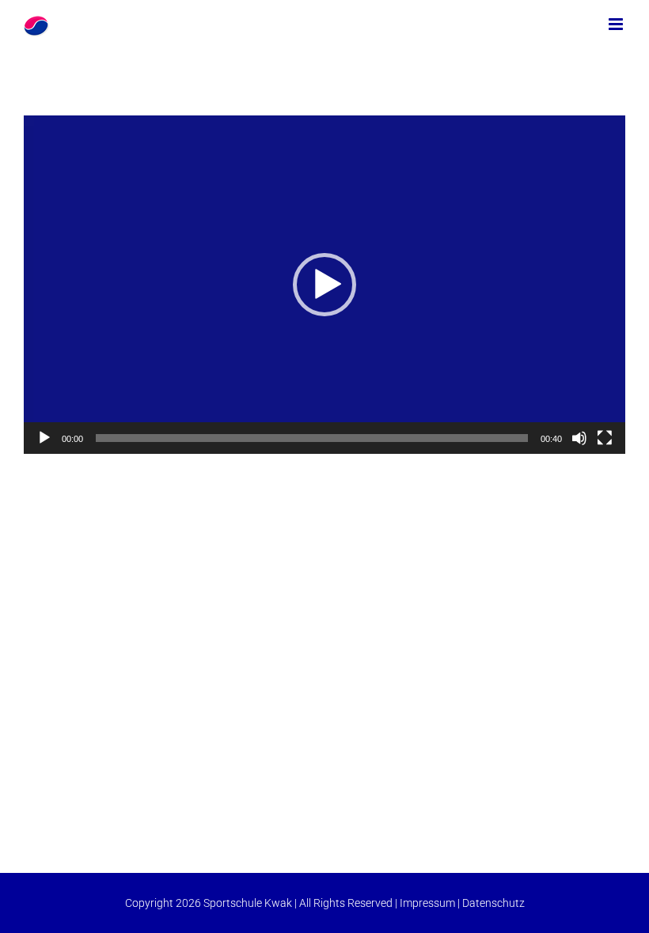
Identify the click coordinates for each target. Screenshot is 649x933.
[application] (324, 284)
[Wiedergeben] (44, 438)
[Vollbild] (605, 438)
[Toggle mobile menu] (617, 24)
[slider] (312, 438)
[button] (324, 284)
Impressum (427, 903)
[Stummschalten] (579, 438)
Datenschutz (493, 903)
